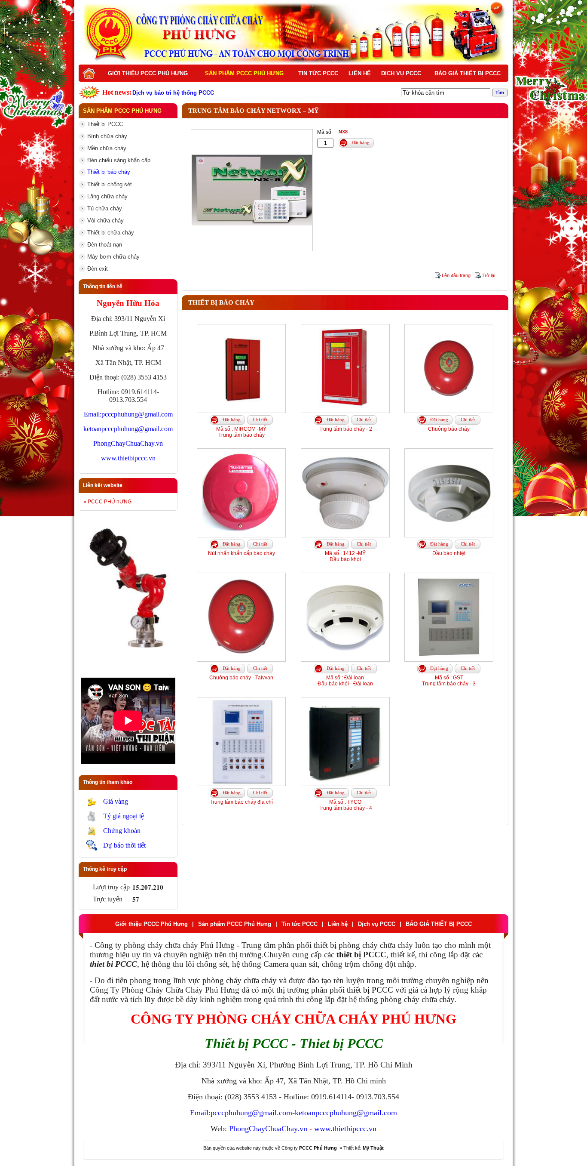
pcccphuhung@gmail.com (137, 414)
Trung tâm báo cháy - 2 (345, 429)
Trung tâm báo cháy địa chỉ (241, 802)
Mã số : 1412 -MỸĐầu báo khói (345, 556)
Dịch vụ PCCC (401, 73)
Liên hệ (360, 73)
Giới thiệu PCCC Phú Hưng (148, 73)
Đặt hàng (361, 142)
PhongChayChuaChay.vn (128, 443)
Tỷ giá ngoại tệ (123, 816)
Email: (92, 414)
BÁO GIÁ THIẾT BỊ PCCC (467, 73)
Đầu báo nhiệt (448, 553)
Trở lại (488, 275)
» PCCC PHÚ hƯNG (107, 502)
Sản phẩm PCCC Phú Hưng (244, 73)
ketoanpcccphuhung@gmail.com (128, 428)
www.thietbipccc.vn (128, 458)
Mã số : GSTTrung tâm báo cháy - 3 (449, 681)
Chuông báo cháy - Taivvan (241, 678)
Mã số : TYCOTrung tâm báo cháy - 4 (345, 805)
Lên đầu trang (456, 275)
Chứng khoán (122, 830)
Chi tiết (260, 419)
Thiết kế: (363, 1148)
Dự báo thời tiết (124, 845)
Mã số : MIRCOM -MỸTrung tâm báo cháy (241, 432)
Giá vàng (115, 801)
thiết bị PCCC (370, 989)
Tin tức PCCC (318, 73)
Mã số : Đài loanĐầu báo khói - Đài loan (345, 681)
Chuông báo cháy (449, 429)
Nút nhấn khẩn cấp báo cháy (241, 553)
